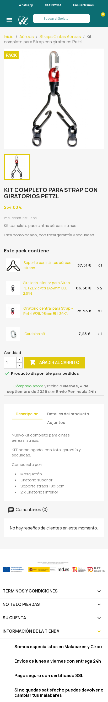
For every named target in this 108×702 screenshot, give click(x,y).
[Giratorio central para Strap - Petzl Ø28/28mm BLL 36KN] (13, 311)
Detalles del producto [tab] (68, 414)
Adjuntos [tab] (56, 422)
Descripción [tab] (27, 414)
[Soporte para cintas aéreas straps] (13, 265)
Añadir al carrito (54, 362)
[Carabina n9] (13, 333)
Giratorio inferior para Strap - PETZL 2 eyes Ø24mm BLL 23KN (47, 288)
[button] (9, 19)
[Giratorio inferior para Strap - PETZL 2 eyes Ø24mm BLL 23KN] (13, 288)
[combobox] (61, 18)
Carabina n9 (34, 333)
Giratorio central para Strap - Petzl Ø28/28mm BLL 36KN (48, 311)
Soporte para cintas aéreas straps (47, 265)
